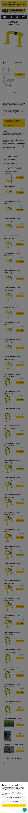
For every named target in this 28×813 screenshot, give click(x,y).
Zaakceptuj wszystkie (14, 805)
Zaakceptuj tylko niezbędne (14, 797)
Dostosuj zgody (14, 801)
